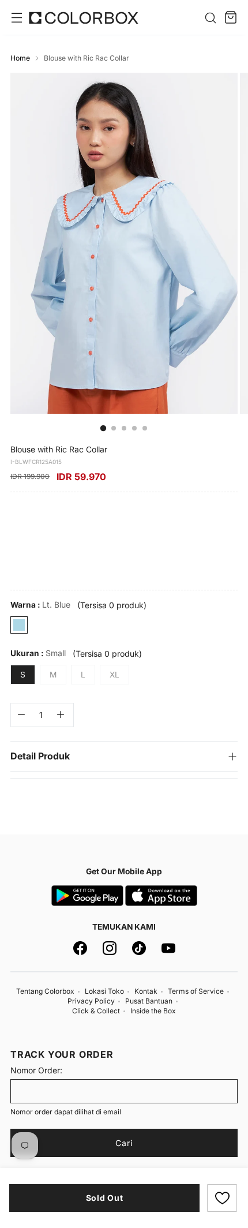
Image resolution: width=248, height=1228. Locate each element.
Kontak (145, 991)
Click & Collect (96, 1010)
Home (20, 58)
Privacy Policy (91, 1001)
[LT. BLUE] (19, 625)
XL (114, 674)
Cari (124, 1143)
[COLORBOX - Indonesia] (83, 17)
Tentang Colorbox (45, 991)
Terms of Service (196, 991)
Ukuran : (38, 653)
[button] (222, 1198)
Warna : (40, 604)
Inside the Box (153, 1010)
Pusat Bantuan (148, 1001)
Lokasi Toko (104, 991)
